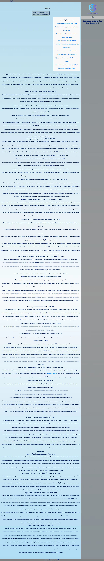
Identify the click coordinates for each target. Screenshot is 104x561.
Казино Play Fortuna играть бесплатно (67, 54)
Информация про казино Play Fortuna (67, 23)
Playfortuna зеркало (51, 373)
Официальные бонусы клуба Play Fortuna (67, 65)
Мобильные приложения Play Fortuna (67, 51)
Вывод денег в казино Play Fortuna (67, 41)
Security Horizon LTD (52, 560)
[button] (92, 17)
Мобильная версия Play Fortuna (66, 68)
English (12, 1)
